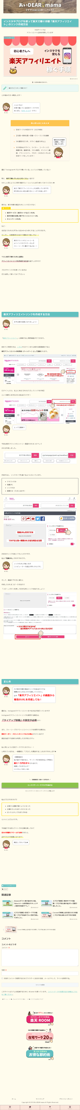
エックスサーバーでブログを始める (40, 785)
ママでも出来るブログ (10, 885)
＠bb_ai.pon (26, 111)
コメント (6, 948)
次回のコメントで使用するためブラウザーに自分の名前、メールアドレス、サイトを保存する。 (37, 978)
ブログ (5, 889)
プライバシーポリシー (66, 1099)
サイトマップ (40, 1099)
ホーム (14, 1099)
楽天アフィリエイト (10, 338)
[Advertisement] (40, 291)
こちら (19, 347)
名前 (4, 970)
